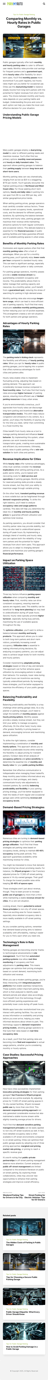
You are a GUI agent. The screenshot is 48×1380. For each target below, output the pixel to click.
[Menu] (4, 4)
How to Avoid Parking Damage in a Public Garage (22, 1348)
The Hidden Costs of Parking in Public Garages (23, 1243)
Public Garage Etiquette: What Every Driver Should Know (23, 1313)
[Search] (44, 3)
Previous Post (13, 1195)
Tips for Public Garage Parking (24, 14)
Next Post (35, 1196)
